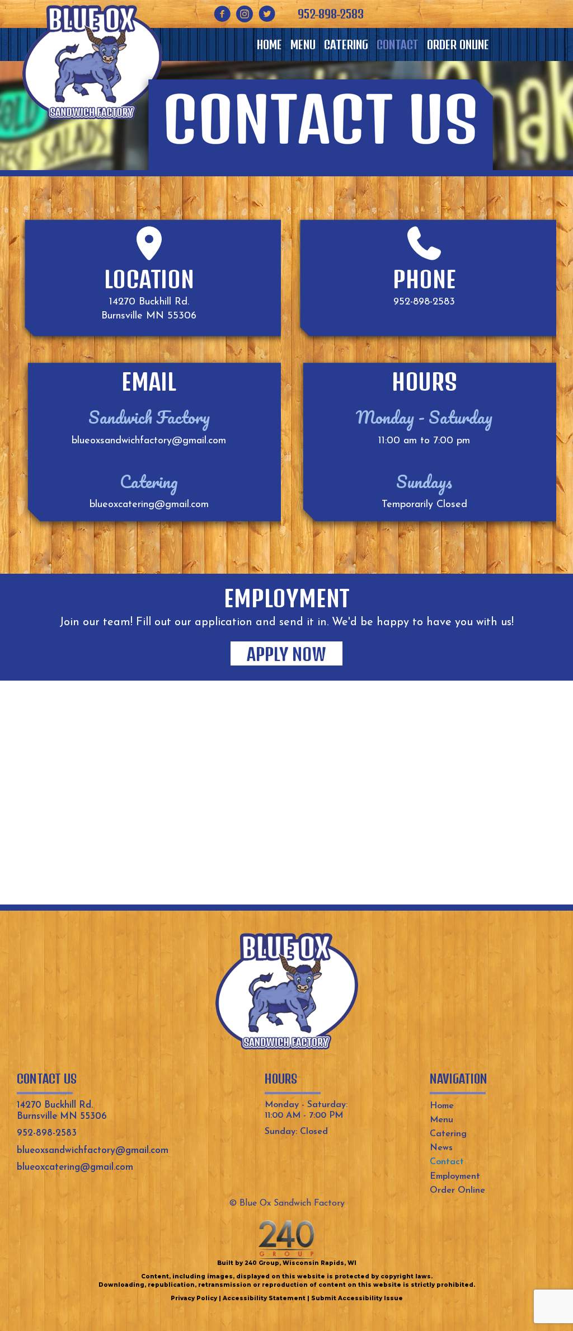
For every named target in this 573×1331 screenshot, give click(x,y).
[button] (222, 14)
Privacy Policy (194, 1298)
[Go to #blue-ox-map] (149, 243)
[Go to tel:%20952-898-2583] (424, 243)
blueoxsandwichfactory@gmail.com (149, 441)
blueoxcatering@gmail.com (149, 505)
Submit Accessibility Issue (357, 1298)
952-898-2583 (424, 302)
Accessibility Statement (264, 1298)
